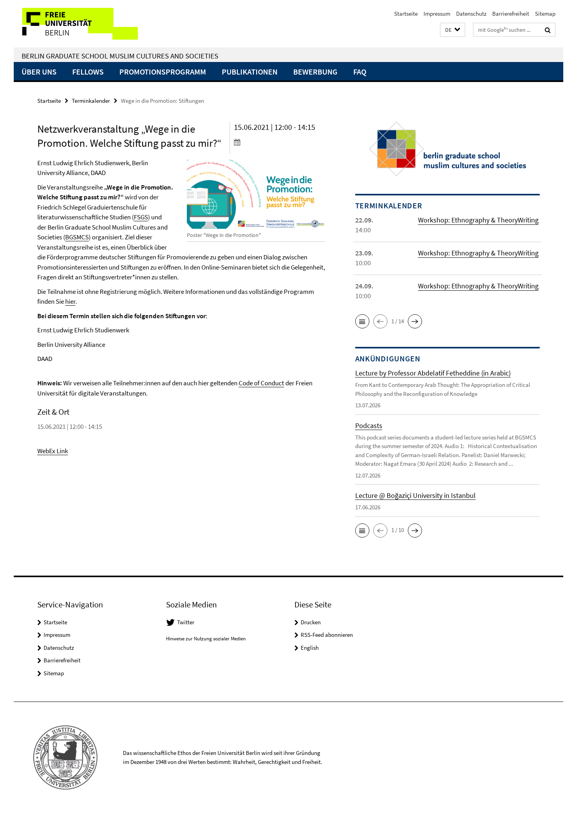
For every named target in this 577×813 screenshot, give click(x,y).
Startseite (406, 13)
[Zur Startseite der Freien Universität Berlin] (79, 24)
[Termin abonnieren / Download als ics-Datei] (279, 142)
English (310, 647)
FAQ (359, 72)
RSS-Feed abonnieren (327, 634)
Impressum (437, 13)
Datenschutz (471, 13)
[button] (452, 30)
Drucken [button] (311, 622)
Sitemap (545, 13)
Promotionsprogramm (162, 72)
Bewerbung (315, 72)
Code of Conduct (261, 383)
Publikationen (250, 72)
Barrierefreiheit (510, 13)
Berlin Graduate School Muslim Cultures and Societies (120, 55)
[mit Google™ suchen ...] (547, 30)
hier (70, 301)
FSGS (141, 217)
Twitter (185, 622)
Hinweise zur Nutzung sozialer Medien (206, 638)
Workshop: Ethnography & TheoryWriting (478, 219)
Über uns (39, 72)
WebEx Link (52, 451)
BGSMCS (77, 237)
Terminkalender (91, 100)
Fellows (88, 72)
